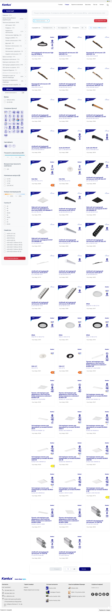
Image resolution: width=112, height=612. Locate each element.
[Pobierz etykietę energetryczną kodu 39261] (52, 372)
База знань (88, 4)
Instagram (96, 594)
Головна (60, 4)
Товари (67, 4)
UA (109, 1)
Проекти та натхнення (77, 4)
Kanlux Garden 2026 (54, 596)
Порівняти (37, 62)
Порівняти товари (104, 610)
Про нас (95, 4)
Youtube (100, 594)
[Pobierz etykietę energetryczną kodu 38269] (52, 185)
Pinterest (104, 594)
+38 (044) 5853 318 (9, 593)
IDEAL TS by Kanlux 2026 (78, 592)
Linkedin (108, 594)
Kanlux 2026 (52, 588)
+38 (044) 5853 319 (9, 590)
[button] (108, 1)
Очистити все (101, 20)
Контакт (102, 4)
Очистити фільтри (12, 258)
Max (16, 157)
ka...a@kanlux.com (9, 596)
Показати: (75, 27)
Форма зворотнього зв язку (31, 590)
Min (8, 157)
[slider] (4, 155)
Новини (26, 587)
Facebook (93, 594)
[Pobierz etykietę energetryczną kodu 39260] (80, 372)
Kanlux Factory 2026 (54, 600)
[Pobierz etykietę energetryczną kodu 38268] (80, 185)
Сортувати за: (36, 27)
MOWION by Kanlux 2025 (78, 596)
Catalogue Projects (55, 592)
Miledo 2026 (74, 588)
